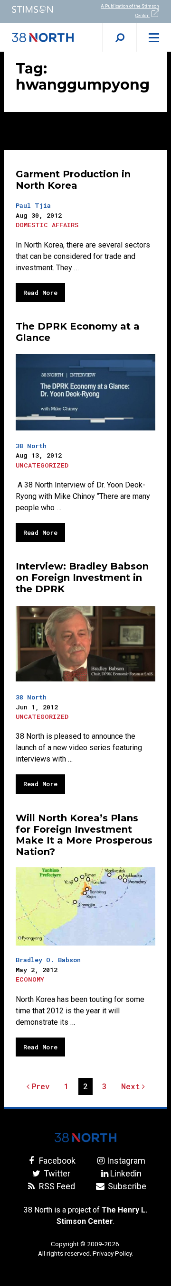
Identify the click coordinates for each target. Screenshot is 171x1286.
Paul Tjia (33, 205)
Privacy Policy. (113, 1253)
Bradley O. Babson (48, 959)
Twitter (56, 1173)
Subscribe (126, 1186)
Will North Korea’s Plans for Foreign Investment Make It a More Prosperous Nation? (84, 834)
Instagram (126, 1161)
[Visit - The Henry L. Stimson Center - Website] (43, 9)
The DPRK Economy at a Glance (78, 332)
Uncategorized (42, 465)
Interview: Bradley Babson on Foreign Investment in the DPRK (82, 577)
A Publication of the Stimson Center (130, 11)
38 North (31, 445)
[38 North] (85, 1137)
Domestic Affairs (47, 224)
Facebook (56, 1161)
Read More (40, 292)
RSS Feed (56, 1186)
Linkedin (126, 1173)
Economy (30, 979)
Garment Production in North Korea (73, 179)
